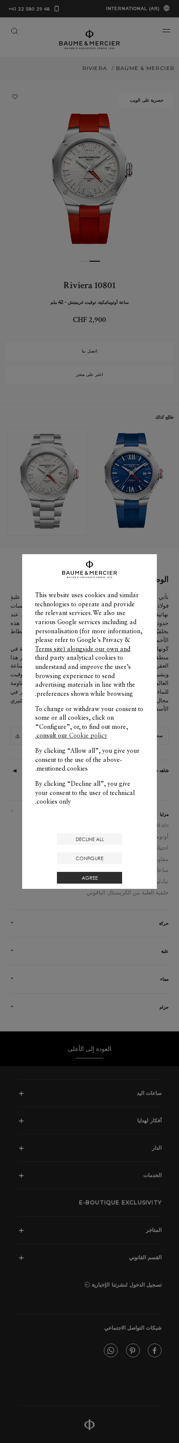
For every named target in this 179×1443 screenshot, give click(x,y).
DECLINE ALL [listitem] (90, 839)
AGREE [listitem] (90, 877)
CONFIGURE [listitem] (89, 858)
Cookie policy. (71, 735)
